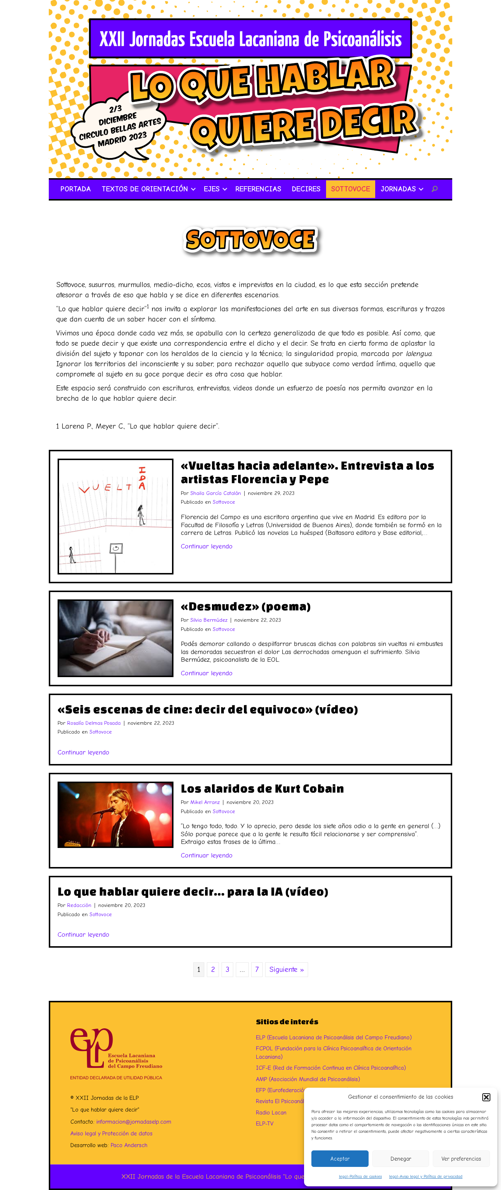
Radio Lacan (271, 1112)
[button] (486, 1097)
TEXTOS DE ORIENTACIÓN (145, 189)
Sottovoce (224, 502)
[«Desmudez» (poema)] (115, 637)
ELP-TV (265, 1123)
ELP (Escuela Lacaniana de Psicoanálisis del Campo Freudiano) (334, 1037)
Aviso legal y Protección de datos (111, 1133)
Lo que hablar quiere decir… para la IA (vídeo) (193, 891)
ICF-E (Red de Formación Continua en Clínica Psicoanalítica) (331, 1068)
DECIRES (306, 189)
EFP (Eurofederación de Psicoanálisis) (302, 1090)
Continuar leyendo (207, 546)
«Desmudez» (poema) (246, 606)
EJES (212, 189)
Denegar (401, 1159)
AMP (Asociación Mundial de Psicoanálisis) (308, 1079)
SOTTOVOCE (350, 189)
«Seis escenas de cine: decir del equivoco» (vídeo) (208, 709)
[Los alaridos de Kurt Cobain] (115, 814)
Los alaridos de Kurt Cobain (262, 788)
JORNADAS (398, 189)
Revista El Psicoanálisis (283, 1101)
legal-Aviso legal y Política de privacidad (425, 1176)
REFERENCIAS (258, 189)
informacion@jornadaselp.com (133, 1122)
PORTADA (76, 189)
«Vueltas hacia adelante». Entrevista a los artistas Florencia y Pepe (308, 472)
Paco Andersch (129, 1145)
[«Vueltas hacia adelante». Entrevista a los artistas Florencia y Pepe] (115, 516)
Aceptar (340, 1159)
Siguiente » (286, 969)
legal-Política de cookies (360, 1176)
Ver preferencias (461, 1159)
